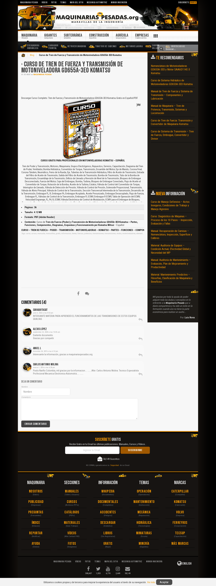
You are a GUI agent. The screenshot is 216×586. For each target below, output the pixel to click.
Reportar (36, 533)
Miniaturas (144, 533)
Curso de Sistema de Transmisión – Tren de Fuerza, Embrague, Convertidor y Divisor (172, 135)
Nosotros (36, 491)
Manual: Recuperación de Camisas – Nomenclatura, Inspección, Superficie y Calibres (171, 234)
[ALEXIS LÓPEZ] (27, 332)
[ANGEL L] (27, 351)
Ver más (151, 582)
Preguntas (35, 512)
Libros (108, 533)
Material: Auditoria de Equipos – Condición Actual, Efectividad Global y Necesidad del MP (171, 249)
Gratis (108, 543)
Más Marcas (180, 543)
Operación (144, 491)
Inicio (23, 55)
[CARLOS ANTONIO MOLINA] (27, 367)
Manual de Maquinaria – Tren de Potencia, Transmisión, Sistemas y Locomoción (169, 109)
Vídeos (72, 533)
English (187, 564)
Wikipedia (108, 491)
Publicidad (36, 502)
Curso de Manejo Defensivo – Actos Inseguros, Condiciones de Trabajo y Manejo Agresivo (170, 205)
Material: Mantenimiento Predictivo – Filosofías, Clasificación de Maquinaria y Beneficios (171, 278)
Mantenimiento (144, 502)
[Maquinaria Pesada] (108, 17)
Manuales (72, 491)
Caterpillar (180, 491)
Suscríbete (187, 2)
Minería (144, 543)
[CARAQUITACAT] (27, 312)
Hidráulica (144, 522)
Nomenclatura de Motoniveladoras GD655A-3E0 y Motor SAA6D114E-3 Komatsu (170, 69)
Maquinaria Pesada (42, 74)
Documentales (108, 502)
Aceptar (164, 582)
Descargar (108, 522)
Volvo (180, 512)
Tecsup (180, 533)
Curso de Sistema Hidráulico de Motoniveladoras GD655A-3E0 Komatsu (172, 82)
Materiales (72, 522)
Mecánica (144, 512)
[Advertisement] (82, 85)
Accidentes (108, 512)
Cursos (72, 502)
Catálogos (71, 512)
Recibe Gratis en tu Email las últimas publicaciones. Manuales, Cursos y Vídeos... (107, 444)
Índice (36, 522)
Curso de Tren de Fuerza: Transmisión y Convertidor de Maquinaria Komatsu (172, 122)
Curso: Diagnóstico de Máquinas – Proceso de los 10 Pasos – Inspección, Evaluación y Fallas (172, 220)
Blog (32, 55)
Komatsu (180, 502)
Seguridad (114, 465)
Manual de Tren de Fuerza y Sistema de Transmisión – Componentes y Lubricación (172, 95)
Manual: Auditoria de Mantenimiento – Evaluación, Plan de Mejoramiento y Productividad (171, 263)
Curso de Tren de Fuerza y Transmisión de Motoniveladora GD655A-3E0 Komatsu (72, 67)
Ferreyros (180, 522)
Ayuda (36, 543)
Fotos (72, 543)
